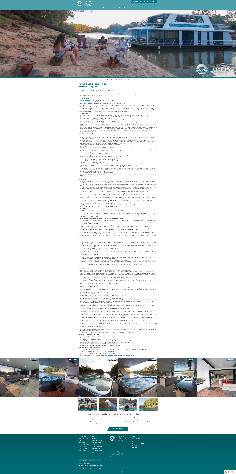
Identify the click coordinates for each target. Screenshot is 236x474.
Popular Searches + (82, 450)
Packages (94, 444)
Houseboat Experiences (87, 409)
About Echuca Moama (108, 409)
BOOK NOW (117, 429)
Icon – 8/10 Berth (82, 442)
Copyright (85, 468)
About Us (153, 8)
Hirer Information (111, 8)
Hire (120, 8)
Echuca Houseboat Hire (135, 8)
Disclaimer (80, 468)
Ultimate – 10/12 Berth (84, 444)
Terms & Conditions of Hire (124, 79)
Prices (125, 8)
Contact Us (94, 456)
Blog (93, 436)
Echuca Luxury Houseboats (111, 79)
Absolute (89, 92)
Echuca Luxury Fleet (83, 436)
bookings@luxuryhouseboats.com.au (90, 465)
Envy (85, 92)
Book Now (146, 8)
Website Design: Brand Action (88, 470)
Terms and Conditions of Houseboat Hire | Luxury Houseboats (117, 355)
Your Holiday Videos (97, 450)
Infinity (81, 92)
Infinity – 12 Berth (82, 448)
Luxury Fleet (102, 8)
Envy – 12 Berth (82, 446)
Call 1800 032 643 (137, 1)
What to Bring (148, 409)
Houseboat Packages (128, 409)
